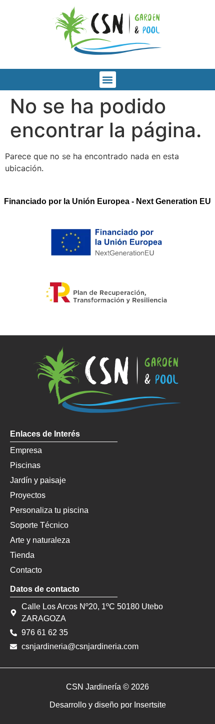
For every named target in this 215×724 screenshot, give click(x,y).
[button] (108, 79)
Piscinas (25, 465)
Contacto (26, 570)
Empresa (26, 450)
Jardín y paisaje (38, 480)
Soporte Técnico (39, 525)
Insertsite (150, 705)
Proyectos (28, 495)
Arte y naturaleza (40, 540)
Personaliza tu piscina (49, 510)
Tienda (22, 555)
